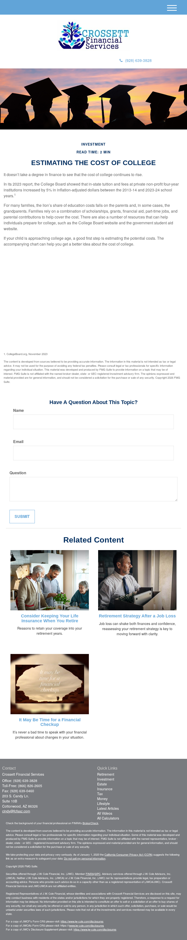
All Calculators (108, 818)
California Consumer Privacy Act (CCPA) (128, 854)
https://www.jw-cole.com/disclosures (82, 921)
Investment (105, 779)
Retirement (105, 774)
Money (102, 798)
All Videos (104, 813)
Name (18, 410)
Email (18, 441)
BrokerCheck (90, 823)
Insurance (104, 788)
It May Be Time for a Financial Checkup (50, 722)
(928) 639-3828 (138, 60)
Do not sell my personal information (84, 858)
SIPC (97, 874)
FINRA (90, 874)
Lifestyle (103, 803)
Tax (100, 793)
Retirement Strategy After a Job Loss (137, 615)
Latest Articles (108, 808)
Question (17, 472)
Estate (102, 784)
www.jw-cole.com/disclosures (86, 925)
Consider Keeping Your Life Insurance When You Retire (49, 618)
